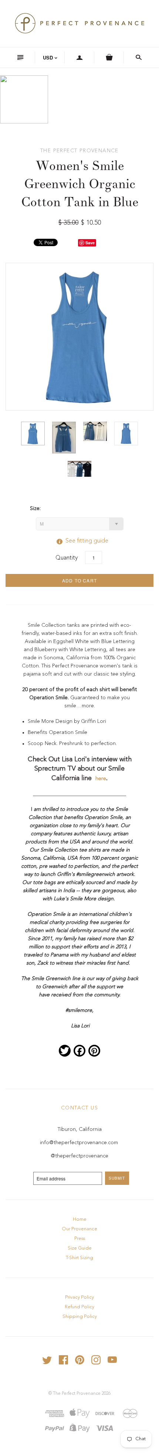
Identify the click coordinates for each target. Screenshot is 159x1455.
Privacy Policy (79, 1297)
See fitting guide (79, 541)
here (100, 778)
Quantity (66, 558)
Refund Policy (79, 1307)
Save (90, 242)
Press (79, 1238)
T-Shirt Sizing (79, 1257)
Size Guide (80, 1248)
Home (80, 1219)
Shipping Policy (79, 1316)
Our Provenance (79, 1229)
